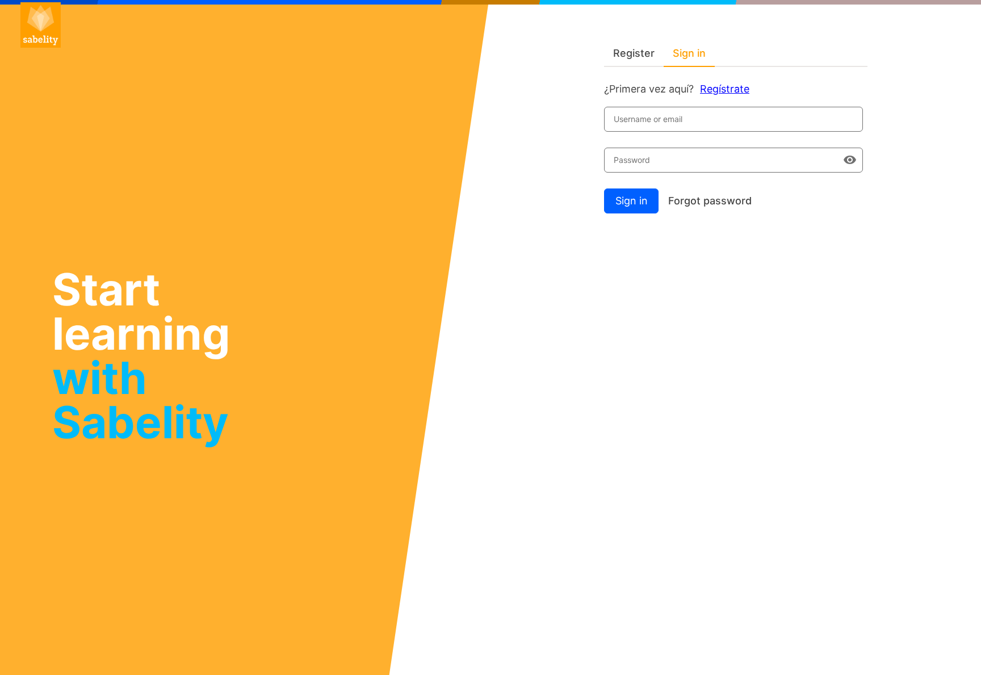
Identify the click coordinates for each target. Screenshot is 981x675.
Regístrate (724, 89)
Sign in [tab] (689, 53)
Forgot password (710, 201)
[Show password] (850, 160)
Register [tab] (634, 53)
